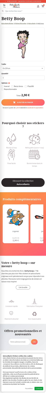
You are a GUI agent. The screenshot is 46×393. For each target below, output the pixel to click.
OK (34, 341)
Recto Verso (18, 86)
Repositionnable (10, 89)
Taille (3, 64)
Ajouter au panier (25, 102)
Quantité (4, 73)
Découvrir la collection (23, 182)
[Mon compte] (38, 6)
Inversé (6, 86)
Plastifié (30, 86)
